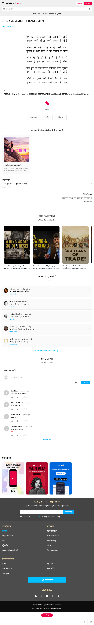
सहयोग (4, 531)
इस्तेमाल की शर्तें (48, 605)
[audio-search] (89, 9)
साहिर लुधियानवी (6, 26)
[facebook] (36, 596)
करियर (49, 545)
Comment (85, 382)
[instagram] (52, 596)
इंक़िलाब (60, 117)
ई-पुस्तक (58, 13)
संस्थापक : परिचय (53, 536)
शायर (34, 13)
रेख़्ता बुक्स (5, 573)
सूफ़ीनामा (50, 564)
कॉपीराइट (58, 605)
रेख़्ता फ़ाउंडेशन (52, 531)
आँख (47, 117)
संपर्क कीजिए (51, 540)
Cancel (76, 382)
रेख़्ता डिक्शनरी (7, 568)
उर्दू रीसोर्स (5, 545)
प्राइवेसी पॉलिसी (37, 605)
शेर (39, 13)
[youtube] (47, 596)
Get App (87, 3)
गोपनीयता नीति (36, 516)
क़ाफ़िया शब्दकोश (7, 536)
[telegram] (58, 596)
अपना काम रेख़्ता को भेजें (10, 550)
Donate (79, 3)
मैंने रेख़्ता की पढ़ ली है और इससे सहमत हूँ (41, 516)
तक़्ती (3, 540)
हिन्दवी (4, 564)
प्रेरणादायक (33, 117)
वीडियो (51, 13)
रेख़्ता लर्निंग (51, 568)
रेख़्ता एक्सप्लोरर (52, 550)
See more (47, 439)
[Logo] (10, 3)
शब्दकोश (45, 13)
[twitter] (41, 596)
